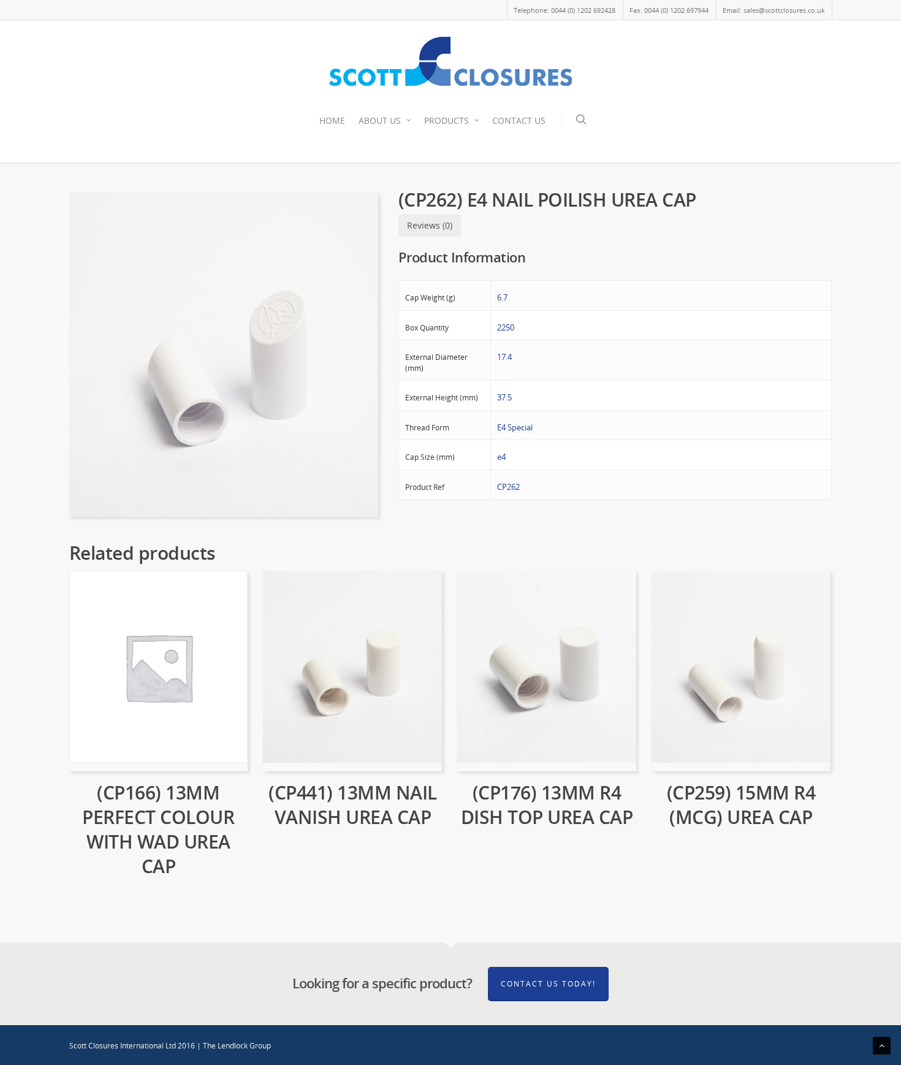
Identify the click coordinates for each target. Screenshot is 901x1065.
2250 (505, 327)
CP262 (508, 486)
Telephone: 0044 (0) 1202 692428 (564, 10)
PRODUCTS (446, 120)
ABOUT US (380, 120)
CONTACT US (519, 120)
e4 (501, 456)
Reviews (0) (429, 225)
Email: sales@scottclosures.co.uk (774, 10)
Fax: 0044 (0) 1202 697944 (669, 10)
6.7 (502, 297)
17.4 (504, 356)
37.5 (504, 397)
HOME (332, 120)
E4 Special (515, 427)
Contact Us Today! (548, 984)
